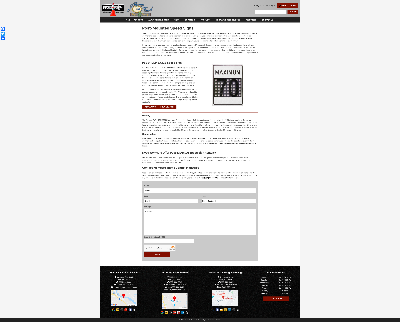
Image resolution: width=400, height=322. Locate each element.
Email (146, 196)
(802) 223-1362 (226, 282)
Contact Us (267, 20)
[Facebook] (2, 28)
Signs (176, 20)
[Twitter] (2, 33)
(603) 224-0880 (124, 282)
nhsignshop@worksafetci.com (125, 287)
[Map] (123, 298)
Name (146, 186)
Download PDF (167, 107)
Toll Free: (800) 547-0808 (226, 285)
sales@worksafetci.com (175, 290)
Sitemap (218, 320)
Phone (204, 196)
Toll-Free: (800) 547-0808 (175, 285)
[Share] (2, 38)
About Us (138, 20)
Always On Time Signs (158, 20)
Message (147, 207)
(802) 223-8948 (288, 6)
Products (205, 20)
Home (127, 20)
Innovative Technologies (228, 20)
